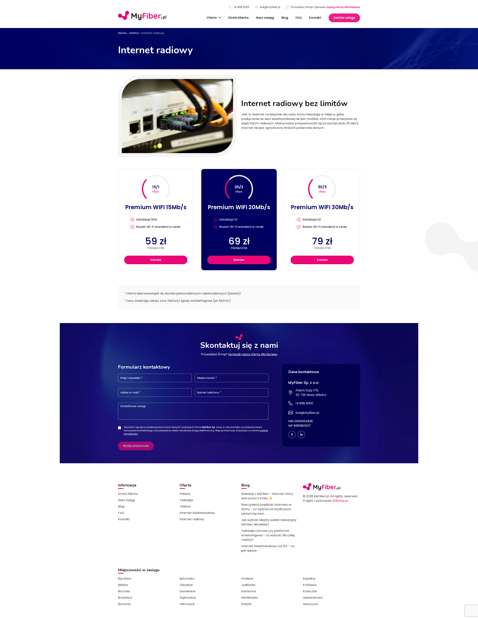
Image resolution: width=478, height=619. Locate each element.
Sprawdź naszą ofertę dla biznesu (252, 354)
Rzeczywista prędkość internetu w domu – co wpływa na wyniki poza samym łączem (266, 509)
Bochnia (124, 591)
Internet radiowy (192, 519)
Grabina (247, 578)
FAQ (299, 17)
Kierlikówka (249, 597)
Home (122, 33)
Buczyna (124, 604)
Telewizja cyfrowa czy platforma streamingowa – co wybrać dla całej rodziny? (267, 535)
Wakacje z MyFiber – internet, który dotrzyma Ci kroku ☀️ (267, 496)
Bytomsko (187, 578)
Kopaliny (309, 578)
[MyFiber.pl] (142, 15)
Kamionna (248, 591)
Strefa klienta (238, 17)
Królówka (309, 585)
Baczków (124, 578)
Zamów (155, 260)
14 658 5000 (241, 7)
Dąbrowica (188, 597)
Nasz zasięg (265, 17)
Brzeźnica (125, 597)
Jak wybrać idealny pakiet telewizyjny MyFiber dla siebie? (269, 522)
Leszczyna (310, 604)
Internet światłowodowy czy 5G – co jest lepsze (267, 548)
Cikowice (186, 585)
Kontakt (315, 17)
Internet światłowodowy (197, 513)
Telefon (185, 506)
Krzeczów (310, 591)
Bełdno (123, 585)
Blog (284, 17)
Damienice (187, 591)
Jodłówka (248, 585)
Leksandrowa (312, 597)
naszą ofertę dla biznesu (343, 7)
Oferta (212, 17)
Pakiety (185, 494)
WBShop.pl (340, 501)
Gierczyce (187, 604)
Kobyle (246, 604)
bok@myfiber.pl (270, 7)
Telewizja (186, 500)
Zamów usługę (344, 18)
